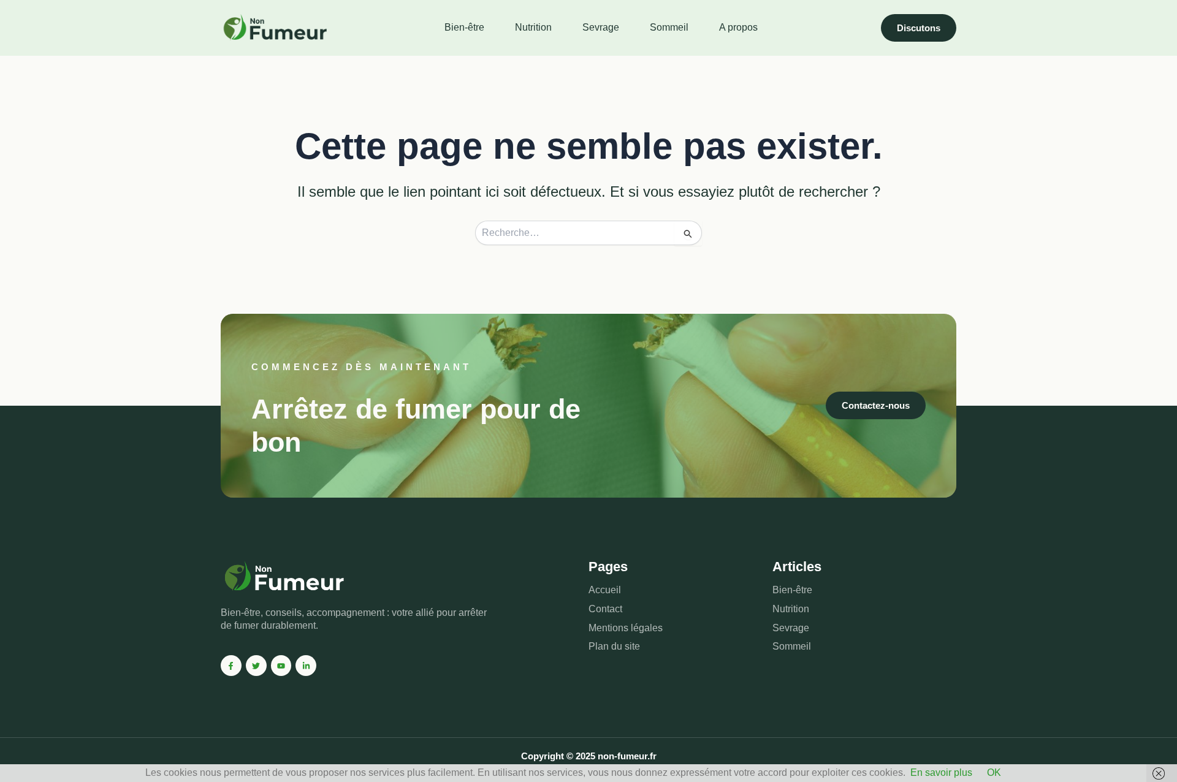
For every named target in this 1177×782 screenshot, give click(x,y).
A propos (738, 27)
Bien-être (464, 27)
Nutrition (533, 27)
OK (994, 772)
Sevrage (600, 27)
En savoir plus (941, 772)
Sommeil (669, 27)
